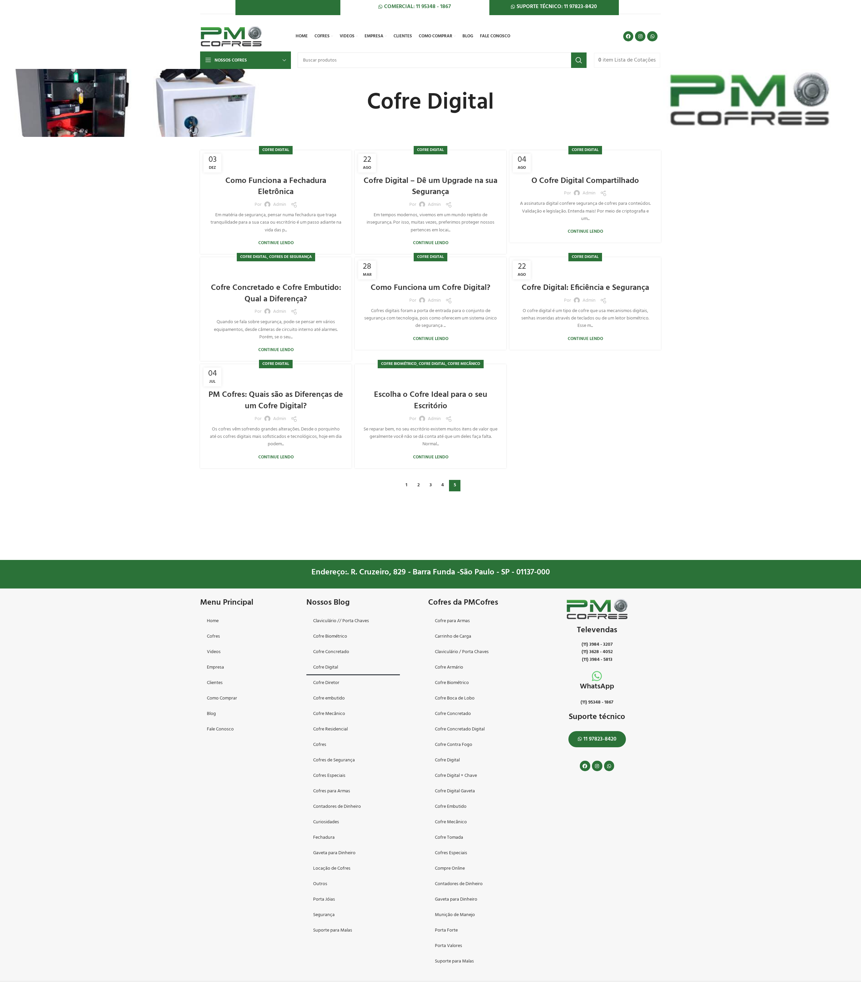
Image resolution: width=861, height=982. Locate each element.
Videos (214, 652)
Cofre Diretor (326, 683)
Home (213, 621)
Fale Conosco (220, 729)
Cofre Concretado (331, 652)
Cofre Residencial (330, 729)
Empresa (215, 667)
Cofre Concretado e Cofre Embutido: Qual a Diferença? (276, 293)
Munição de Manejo (455, 915)
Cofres (213, 636)
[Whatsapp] (652, 36)
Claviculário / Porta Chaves (462, 652)
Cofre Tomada (449, 837)
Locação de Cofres (331, 868)
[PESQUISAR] (579, 60)
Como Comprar (222, 698)
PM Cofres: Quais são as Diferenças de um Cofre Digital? (276, 400)
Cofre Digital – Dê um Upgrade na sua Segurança (430, 187)
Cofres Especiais (329, 776)
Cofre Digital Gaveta (455, 791)
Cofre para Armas (452, 621)
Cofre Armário (449, 667)
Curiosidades (326, 822)
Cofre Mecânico (464, 364)
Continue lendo (276, 243)
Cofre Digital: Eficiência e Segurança (585, 287)
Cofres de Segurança (290, 257)
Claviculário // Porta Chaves (341, 621)
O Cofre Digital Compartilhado (585, 181)
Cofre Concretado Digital (460, 729)
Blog (211, 714)
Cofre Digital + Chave (456, 776)
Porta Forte (446, 930)
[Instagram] (640, 36)
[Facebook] (628, 36)
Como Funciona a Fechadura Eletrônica (275, 187)
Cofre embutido (329, 698)
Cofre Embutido (450, 806)
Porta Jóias (324, 899)
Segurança (324, 915)
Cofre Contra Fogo (453, 745)
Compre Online (450, 868)
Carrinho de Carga (453, 636)
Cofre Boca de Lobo (455, 698)
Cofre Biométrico (399, 364)
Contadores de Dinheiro (337, 806)
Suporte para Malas (332, 930)
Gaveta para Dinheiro (334, 853)
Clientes (215, 683)
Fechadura (324, 837)
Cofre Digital (275, 150)
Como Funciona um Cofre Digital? (430, 287)
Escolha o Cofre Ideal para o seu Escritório (430, 400)
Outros (320, 884)
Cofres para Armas (331, 791)
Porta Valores (448, 946)
